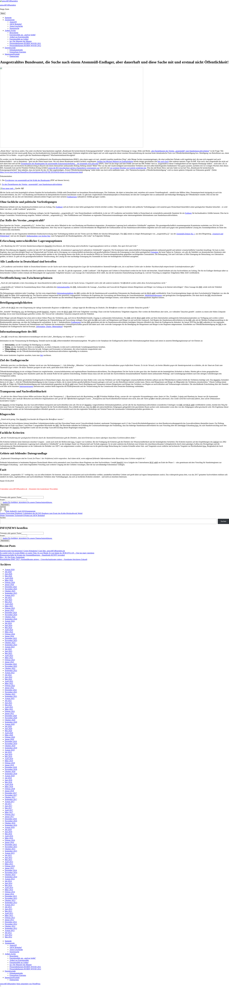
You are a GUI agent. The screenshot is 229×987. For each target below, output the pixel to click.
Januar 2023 (9, 662)
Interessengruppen (26, 386)
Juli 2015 (8, 855)
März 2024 (9, 632)
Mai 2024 (8, 628)
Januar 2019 (9, 765)
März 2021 (9, 709)
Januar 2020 (9, 739)
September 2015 (11, 851)
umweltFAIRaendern (8, 5)
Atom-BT (13, 22)
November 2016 (11, 821)
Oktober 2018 (10, 771)
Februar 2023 (10, 660)
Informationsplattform (65, 293)
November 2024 (11, 615)
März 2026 (9, 580)
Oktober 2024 (10, 617)
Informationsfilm (63, 287)
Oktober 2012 (10, 926)
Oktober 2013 (10, 900)
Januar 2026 (9, 585)
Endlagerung (72, 197)
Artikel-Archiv (10, 30)
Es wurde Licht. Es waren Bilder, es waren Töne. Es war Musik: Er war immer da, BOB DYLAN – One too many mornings (47, 553)
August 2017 (10, 802)
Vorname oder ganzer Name (10, 497)
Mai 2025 (8, 602)
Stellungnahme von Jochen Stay (38, 236)
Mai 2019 (8, 756)
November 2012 (11, 924)
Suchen (3, 518)
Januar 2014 (9, 894)
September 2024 (11, 619)
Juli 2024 (8, 623)
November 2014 (11, 872)
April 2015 (9, 862)
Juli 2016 (8, 829)
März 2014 (9, 890)
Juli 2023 (8, 649)
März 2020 (9, 735)
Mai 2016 (8, 834)
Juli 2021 (8, 701)
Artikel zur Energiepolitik (19, 37)
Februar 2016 (10, 840)
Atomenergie (10, 20)
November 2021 (11, 692)
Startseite (8, 18)
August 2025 (10, 595)
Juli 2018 (8, 778)
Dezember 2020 (11, 716)
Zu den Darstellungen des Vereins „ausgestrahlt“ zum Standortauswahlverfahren (32, 184)
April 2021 (9, 707)
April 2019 (9, 759)
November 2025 (11, 589)
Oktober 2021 (10, 694)
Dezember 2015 (11, 845)
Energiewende (10, 48)
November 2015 (11, 847)
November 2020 (11, 718)
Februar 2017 (10, 814)
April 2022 (9, 681)
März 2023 (9, 658)
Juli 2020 (8, 726)
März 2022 (9, 683)
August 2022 (10, 673)
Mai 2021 (8, 705)
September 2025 (11, 593)
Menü (3, 13)
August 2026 (10, 570)
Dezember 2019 (11, 741)
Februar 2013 (10, 918)
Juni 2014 (8, 883)
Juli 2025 (8, 597)
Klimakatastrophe (16, 50)
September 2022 (11, 670)
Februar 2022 (10, 686)
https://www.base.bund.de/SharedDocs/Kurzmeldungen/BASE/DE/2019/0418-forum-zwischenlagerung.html (41, 172)
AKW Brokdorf (16, 24)
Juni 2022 (8, 677)
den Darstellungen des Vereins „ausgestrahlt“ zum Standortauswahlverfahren (180, 151)
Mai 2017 (8, 808)
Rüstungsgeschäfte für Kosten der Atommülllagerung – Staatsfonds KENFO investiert (32, 555)
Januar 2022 (9, 688)
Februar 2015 (10, 866)
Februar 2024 (10, 634)
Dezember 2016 (11, 819)
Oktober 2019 (10, 746)
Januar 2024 (9, 636)
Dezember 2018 (11, 767)
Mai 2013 (8, 911)
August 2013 (10, 905)
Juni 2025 (8, 600)
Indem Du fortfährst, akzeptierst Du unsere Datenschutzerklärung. (27, 502)
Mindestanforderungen (153, 295)
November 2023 (11, 640)
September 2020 (11, 722)
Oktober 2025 (10, 591)
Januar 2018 (9, 791)
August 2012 (10, 930)
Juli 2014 (8, 881)
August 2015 (10, 853)
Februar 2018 (10, 789)
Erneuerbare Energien (18, 52)
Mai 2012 (8, 937)
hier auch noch (163, 161)
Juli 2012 (8, 933)
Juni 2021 (8, 703)
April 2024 (9, 630)
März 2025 (9, 606)
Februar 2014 (10, 892)
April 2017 (9, 810)
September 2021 (11, 696)
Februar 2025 (10, 608)
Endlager (59, 207)
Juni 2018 (8, 780)
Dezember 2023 (11, 638)
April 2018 (9, 784)
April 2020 (9, 733)
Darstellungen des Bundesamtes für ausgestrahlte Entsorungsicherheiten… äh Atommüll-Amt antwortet (59, 164)
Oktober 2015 (10, 849)
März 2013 (9, 915)
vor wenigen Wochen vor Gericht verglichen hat (128, 168)
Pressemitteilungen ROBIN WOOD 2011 (25, 43)
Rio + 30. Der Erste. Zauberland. (12, 557)
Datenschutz (14, 56)
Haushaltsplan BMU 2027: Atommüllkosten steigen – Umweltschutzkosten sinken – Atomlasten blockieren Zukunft (43, 559)
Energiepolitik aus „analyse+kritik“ (23, 35)
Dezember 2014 (11, 870)
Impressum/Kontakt (12, 54)
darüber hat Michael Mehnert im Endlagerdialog (115, 161)
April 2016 (9, 836)
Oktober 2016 (10, 823)
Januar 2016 (9, 842)
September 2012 (11, 928)
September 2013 (11, 903)
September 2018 (11, 774)
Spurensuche (14, 28)
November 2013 (11, 898)
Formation (154, 252)
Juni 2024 (8, 625)
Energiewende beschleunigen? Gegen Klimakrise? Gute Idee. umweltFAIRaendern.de (32, 551)
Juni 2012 (8, 935)
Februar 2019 (10, 763)
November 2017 (11, 795)
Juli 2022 (8, 675)
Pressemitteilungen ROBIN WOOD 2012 (25, 46)
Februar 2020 (10, 737)
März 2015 (9, 864)
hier (41, 355)
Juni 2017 (8, 806)
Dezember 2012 (11, 922)
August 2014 (10, 879)
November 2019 (11, 744)
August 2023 (10, 647)
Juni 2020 (8, 729)
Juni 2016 (8, 832)
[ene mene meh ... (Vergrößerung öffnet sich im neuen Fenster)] (7, 188)
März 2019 (9, 761)
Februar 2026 (10, 582)
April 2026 (9, 578)
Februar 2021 (10, 711)
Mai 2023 (8, 653)
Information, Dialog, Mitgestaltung (49, 326)
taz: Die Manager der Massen (21, 41)
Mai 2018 (8, 782)
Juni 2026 (8, 574)
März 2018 (9, 787)
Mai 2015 (8, 860)
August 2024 (10, 621)
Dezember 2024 (11, 612)
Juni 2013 (8, 909)
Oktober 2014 (10, 875)
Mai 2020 (8, 731)
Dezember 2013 (11, 896)
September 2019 (11, 748)
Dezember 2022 (11, 664)
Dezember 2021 (11, 690)
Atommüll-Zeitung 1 (185, 234)
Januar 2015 (9, 868)
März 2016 (9, 838)
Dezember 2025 (11, 587)
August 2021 (10, 698)
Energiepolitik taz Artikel (19, 39)
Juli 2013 (8, 907)
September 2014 (11, 877)
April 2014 (9, 887)
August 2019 (10, 750)
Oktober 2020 (10, 720)
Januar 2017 (9, 817)
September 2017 (11, 799)
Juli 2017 (8, 804)
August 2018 (10, 776)
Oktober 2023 (10, 643)
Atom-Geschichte (16, 26)
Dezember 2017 (11, 793)
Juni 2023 (8, 651)
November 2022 (11, 666)
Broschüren (14, 33)
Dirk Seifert (10, 511)
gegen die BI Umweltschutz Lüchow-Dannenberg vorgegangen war (73, 168)
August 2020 (10, 724)
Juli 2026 (8, 572)
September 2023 (11, 645)
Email (2, 500)
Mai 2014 (8, 885)
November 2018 (11, 769)
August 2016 (10, 827)
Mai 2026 (8, 576)
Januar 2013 (9, 920)
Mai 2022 (8, 679)
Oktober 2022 (10, 668)
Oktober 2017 (10, 797)
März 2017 (9, 812)
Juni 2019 (8, 754)
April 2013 (9, 913)
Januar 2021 (9, 713)
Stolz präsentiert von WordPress (28, 984)
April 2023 (9, 655)
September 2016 (11, 825)
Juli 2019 (8, 752)
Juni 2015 (8, 857)
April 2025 (9, 604)
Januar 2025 (9, 610)
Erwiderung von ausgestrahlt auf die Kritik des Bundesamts (27, 180)
